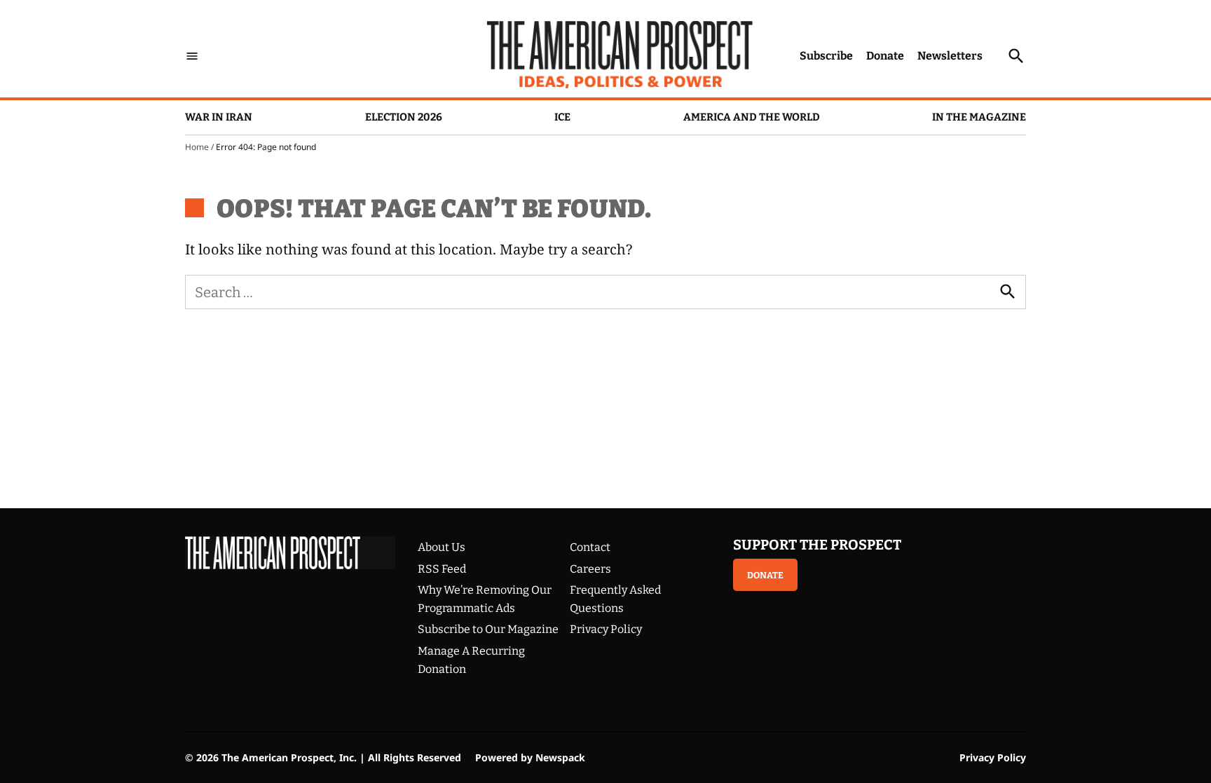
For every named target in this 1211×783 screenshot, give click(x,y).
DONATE (765, 575)
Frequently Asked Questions (615, 599)
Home (197, 147)
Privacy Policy (606, 629)
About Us (441, 547)
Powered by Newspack (530, 757)
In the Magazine (979, 117)
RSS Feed (442, 569)
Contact (590, 547)
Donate (885, 55)
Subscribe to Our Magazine (488, 629)
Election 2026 (403, 117)
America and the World (751, 117)
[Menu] (192, 55)
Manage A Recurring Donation (471, 660)
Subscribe (826, 55)
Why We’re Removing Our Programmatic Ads (485, 599)
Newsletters (950, 55)
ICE (562, 117)
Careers (590, 569)
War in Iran (218, 117)
